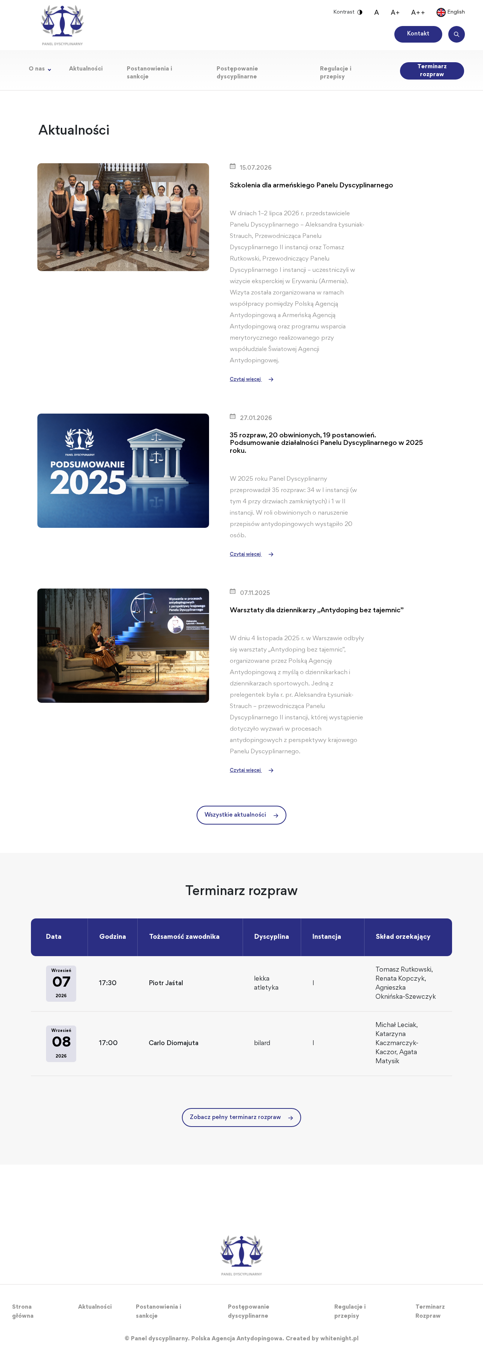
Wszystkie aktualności (235, 815)
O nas (37, 69)
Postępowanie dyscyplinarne (237, 73)
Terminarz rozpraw (432, 70)
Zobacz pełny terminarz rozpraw (235, 1117)
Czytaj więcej (246, 379)
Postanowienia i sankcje (149, 73)
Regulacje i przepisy (335, 73)
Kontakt (418, 34)
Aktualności (86, 69)
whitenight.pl (339, 1338)
